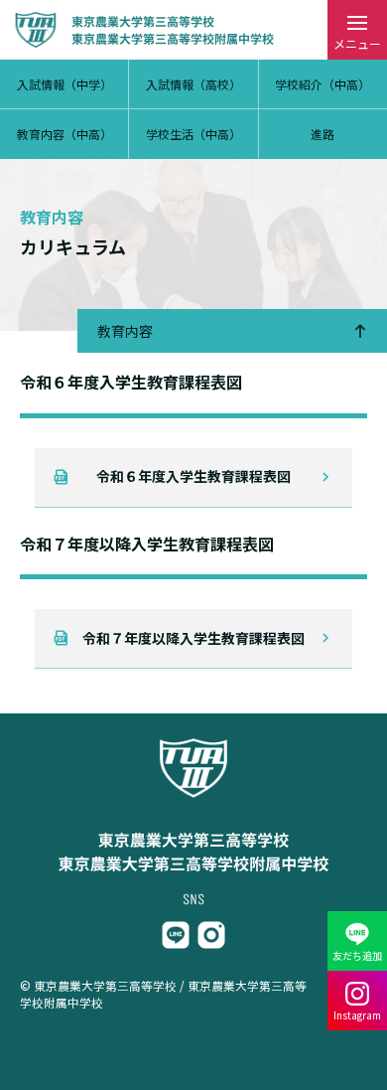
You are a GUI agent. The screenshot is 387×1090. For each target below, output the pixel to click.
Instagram (357, 1015)
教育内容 (125, 331)
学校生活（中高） (193, 133)
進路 (322, 133)
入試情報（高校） (193, 84)
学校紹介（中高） (322, 84)
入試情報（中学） (64, 84)
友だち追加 (357, 955)
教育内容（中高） (64, 133)
